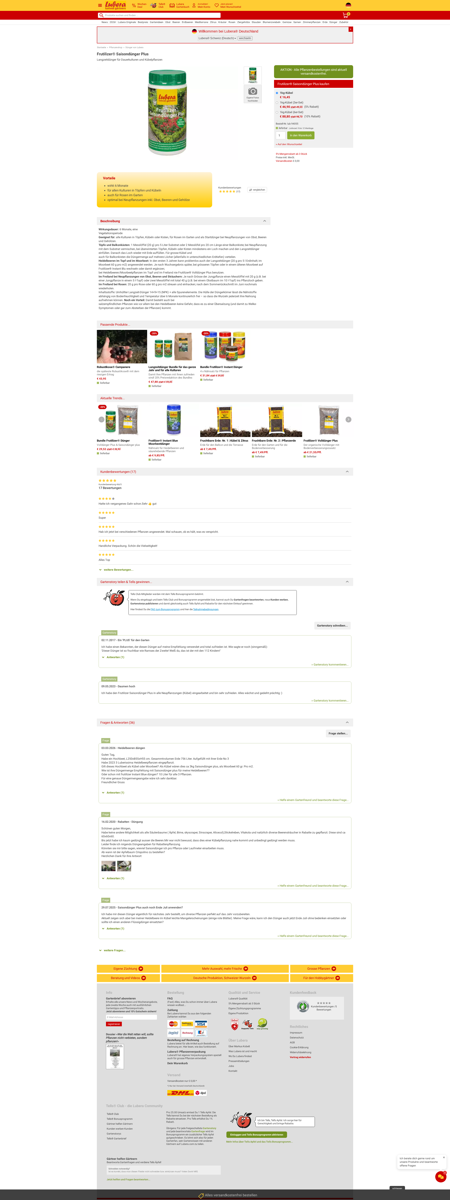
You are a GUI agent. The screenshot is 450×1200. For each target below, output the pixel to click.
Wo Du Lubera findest (240, 1056)
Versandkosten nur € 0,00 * (182, 1081)
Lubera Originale (127, 22)
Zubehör (343, 22)
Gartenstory (209, 1128)
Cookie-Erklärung (299, 1047)
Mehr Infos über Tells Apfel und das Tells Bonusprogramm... (259, 1141)
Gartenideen (156, 22)
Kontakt (233, 1070)
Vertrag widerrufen (300, 1057)
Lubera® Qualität (238, 998)
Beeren (176, 22)
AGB (292, 1042)
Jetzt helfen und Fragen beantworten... (128, 1179)
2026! (113, 22)
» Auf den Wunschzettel (289, 144)
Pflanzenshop (115, 47)
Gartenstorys (114, 1133)
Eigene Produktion (238, 1013)
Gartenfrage (198, 1131)
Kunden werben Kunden (120, 1128)
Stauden (256, 22)
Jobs (231, 1066)
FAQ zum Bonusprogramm (165, 609)
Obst (168, 22)
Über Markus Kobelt (239, 1046)
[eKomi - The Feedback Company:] (303, 1006)
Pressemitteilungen (239, 1061)
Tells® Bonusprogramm (120, 1118)
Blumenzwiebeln (272, 22)
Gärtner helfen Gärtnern (120, 1123)
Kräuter (222, 22)
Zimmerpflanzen (312, 22)
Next (348, 419)
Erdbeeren (187, 22)
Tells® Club (113, 1114)
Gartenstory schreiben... (332, 625)
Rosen (232, 22)
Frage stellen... (338, 733)
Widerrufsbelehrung (300, 1052)
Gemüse (286, 22)
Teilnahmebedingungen (205, 609)
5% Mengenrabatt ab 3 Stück (291, 153)
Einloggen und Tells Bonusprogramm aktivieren (256, 1134)
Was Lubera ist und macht (243, 1051)
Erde (325, 22)
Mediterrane (201, 22)
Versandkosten (284, 160)
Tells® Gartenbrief (116, 1138)
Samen (297, 22)
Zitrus (213, 22)
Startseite (101, 47)
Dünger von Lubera (134, 47)
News (105, 22)
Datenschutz (297, 1037)
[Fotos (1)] (253, 75)
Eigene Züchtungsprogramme (245, 1008)
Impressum (296, 1032)
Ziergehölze (243, 22)
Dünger (333, 22)
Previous (101, 419)
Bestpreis (143, 22)
